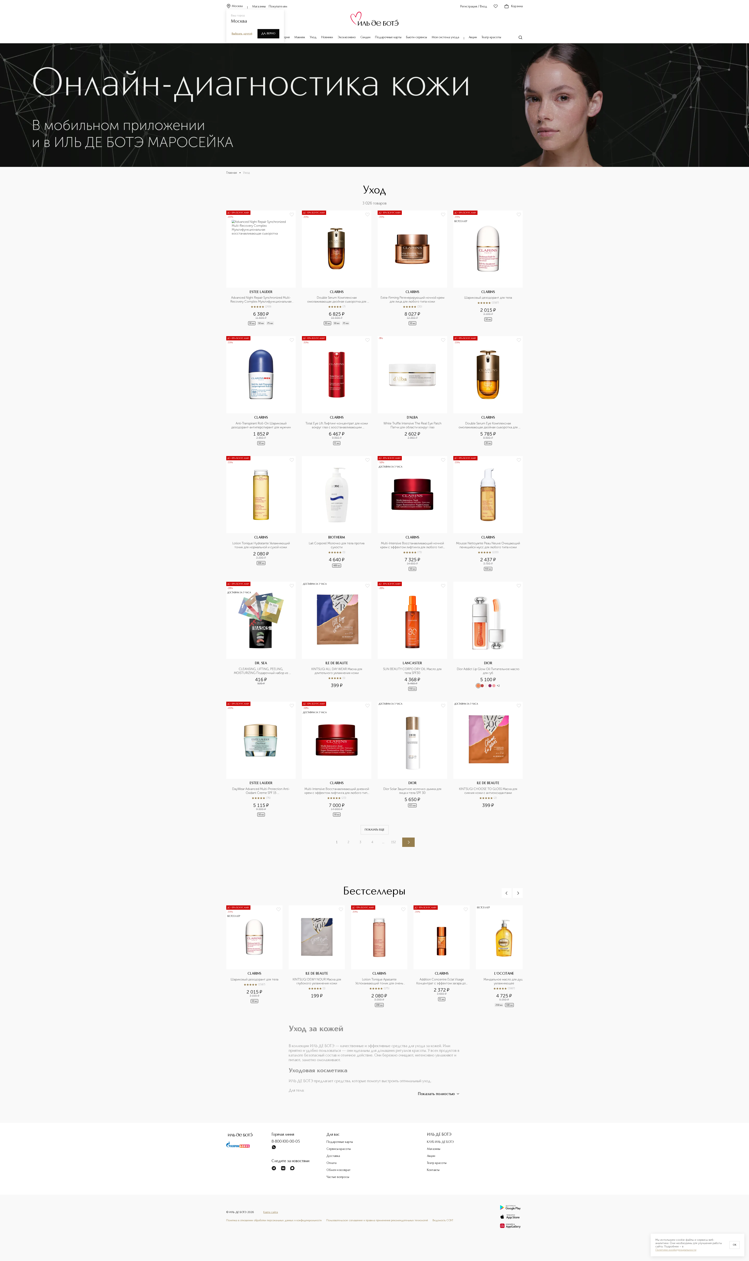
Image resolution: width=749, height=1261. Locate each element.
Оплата (331, 1163)
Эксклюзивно (347, 37)
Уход (313, 37)
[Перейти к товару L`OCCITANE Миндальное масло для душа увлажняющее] (507, 956)
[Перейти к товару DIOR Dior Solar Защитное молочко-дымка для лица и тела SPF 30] (412, 759)
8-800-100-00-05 (286, 1142)
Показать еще (374, 829)
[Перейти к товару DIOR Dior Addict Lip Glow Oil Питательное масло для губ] (488, 637)
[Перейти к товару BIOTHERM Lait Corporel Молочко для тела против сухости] (336, 514)
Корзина (517, 6)
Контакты (433, 1170)
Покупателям (278, 6)
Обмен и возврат (339, 1170)
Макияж (299, 37)
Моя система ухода (445, 37)
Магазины (259, 6)
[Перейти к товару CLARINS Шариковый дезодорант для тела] (488, 268)
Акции (473, 37)
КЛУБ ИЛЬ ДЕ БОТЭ (440, 1142)
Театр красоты (491, 37)
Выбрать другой (242, 33)
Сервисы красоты (339, 1149)
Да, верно (268, 33)
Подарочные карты (388, 37)
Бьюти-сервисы (416, 37)
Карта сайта (270, 1212)
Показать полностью (436, 1094)
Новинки (327, 37)
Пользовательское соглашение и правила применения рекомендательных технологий (377, 1220)
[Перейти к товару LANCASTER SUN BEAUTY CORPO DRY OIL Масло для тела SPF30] (412, 637)
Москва (237, 6)
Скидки (365, 37)
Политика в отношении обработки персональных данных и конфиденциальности (274, 1220)
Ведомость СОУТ (443, 1220)
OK (734, 1245)
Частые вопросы (338, 1177)
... (383, 842)
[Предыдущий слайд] (506, 893)
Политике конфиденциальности (675, 1249)
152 (393, 842)
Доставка (333, 1156)
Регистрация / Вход (473, 6)
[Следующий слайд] (518, 893)
